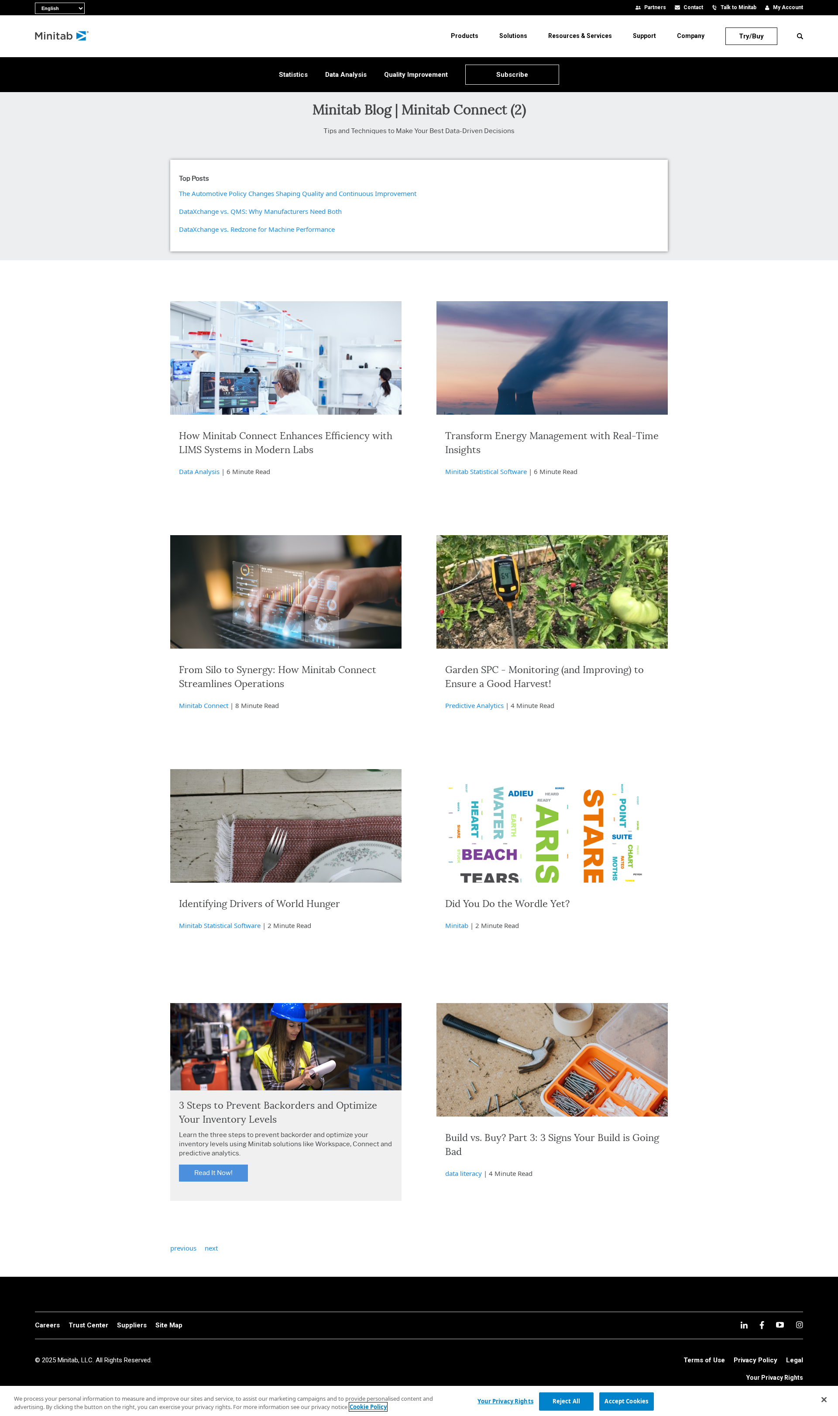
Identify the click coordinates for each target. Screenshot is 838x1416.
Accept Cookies (626, 1401)
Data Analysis (199, 471)
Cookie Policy (368, 1407)
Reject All (566, 1401)
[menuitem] (464, 35)
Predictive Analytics (474, 705)
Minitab (456, 925)
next (211, 1248)
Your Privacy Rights (774, 1377)
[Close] (824, 1399)
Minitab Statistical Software (486, 471)
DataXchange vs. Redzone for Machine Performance (257, 229)
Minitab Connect (203, 705)
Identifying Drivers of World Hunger (259, 904)
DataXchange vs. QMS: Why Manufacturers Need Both (260, 211)
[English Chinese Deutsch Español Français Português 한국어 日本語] (39, 7)
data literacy (463, 1173)
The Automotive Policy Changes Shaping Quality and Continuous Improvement (297, 193)
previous (183, 1248)
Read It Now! (213, 1173)
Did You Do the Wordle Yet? (507, 904)
